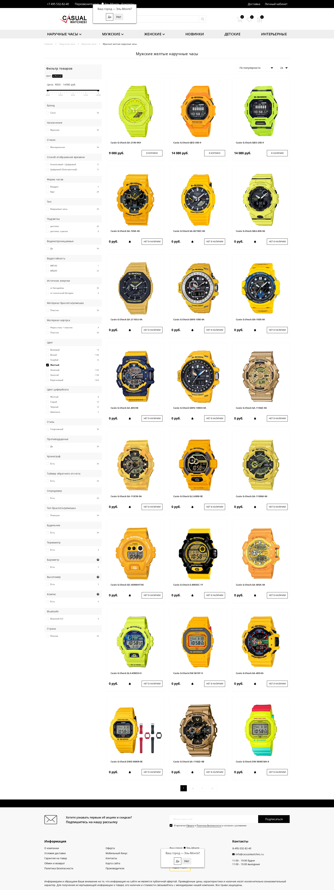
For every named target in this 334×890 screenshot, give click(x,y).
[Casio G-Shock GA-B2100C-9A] (198, 199)
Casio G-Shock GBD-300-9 (187, 142)
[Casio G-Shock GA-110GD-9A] (261, 376)
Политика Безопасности (209, 825)
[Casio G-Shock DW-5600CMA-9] (261, 730)
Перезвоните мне (87, 4)
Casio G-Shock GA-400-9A (250, 673)
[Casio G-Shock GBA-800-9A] (261, 199)
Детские (232, 34)
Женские (152, 34)
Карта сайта (113, 863)
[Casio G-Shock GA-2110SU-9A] (136, 288)
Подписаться (274, 819)
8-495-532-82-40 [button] (241, 848)
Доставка (254, 4)
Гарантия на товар (55, 858)
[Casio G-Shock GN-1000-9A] (261, 288)
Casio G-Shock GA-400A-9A (250, 584)
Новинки (194, 34)
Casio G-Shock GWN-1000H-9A (189, 407)
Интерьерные (274, 34)
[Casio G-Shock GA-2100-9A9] (136, 111)
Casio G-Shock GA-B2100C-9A (189, 231)
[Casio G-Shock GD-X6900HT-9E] (136, 553)
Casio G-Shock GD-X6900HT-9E (127, 584)
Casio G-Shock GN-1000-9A (250, 319)
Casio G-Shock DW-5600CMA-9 (252, 761)
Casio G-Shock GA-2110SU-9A (127, 319)
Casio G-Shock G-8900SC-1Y (188, 584)
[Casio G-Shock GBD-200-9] (261, 111)
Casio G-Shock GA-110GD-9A (251, 407)
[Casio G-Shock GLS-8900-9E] (198, 464)
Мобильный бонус (117, 853)
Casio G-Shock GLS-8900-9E (188, 496)
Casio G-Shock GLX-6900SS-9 (126, 673)
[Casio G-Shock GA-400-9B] (136, 376)
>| (212, 788)
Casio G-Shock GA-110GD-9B (188, 761)
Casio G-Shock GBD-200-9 (250, 142)
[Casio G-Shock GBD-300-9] (198, 111)
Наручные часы (62, 34)
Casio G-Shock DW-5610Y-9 (188, 673)
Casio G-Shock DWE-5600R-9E (127, 761)
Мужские (111, 34)
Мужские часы (89, 43)
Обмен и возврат (54, 863)
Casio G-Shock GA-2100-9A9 (126, 142)
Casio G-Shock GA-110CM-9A (126, 496)
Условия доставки (55, 853)
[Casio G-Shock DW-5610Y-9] (198, 641)
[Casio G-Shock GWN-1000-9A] (198, 288)
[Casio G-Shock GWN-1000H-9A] (198, 376)
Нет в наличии (152, 241)
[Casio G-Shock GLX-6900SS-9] (136, 641)
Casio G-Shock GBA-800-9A (250, 231)
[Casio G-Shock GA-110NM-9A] (261, 464)
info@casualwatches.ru (249, 854)
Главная (48, 43)
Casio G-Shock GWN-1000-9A (189, 319)
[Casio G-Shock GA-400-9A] (261, 641)
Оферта (190, 825)
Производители (115, 868)
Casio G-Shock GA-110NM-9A (252, 496)
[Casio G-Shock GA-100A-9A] (136, 199)
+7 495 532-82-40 (58, 4)
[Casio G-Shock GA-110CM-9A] (136, 464)
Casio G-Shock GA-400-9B (124, 407)
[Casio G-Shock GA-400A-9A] (261, 553)
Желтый (58, 76)
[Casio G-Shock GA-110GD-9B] (198, 730)
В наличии (277, 153)
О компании (51, 848)
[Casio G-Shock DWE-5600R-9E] (136, 730)
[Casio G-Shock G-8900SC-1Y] (198, 553)
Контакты (127, 4)
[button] (276, 4)
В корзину (152, 153)
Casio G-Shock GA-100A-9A (125, 231)
